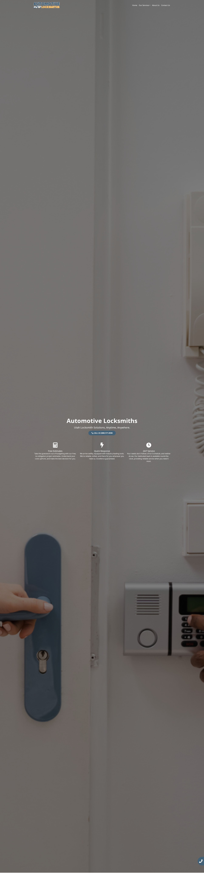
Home (134, 5)
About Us (155, 5)
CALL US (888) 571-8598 (103, 433)
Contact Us (165, 5)
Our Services (144, 5)
